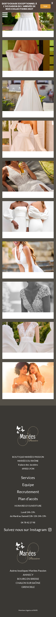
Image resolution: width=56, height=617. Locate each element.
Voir (45, 6)
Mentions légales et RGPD (28, 610)
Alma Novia (14, 309)
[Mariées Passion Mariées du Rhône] (45, 21)
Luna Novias (15, 68)
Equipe (28, 484)
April (9, 390)
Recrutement (28, 491)
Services (28, 477)
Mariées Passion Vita (22, 269)
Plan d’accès (28, 498)
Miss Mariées (16, 189)
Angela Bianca (17, 350)
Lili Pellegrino (16, 229)
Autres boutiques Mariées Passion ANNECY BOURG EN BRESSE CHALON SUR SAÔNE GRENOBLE (28, 578)
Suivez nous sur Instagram (25, 529)
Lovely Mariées (17, 108)
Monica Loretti (17, 148)
